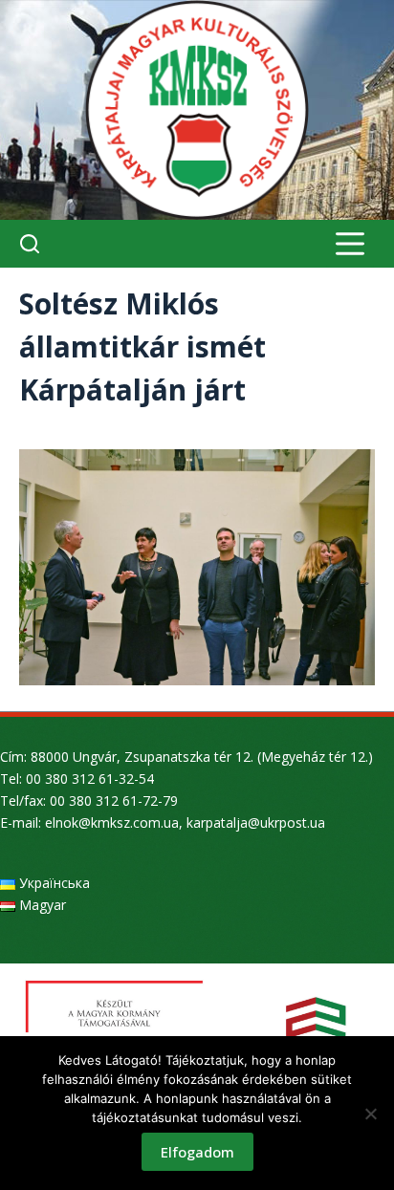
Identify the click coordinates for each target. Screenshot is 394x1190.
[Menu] (350, 244)
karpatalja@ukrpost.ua (255, 822)
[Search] (29, 243)
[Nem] (370, 1113)
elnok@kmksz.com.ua (112, 822)
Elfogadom (197, 1151)
